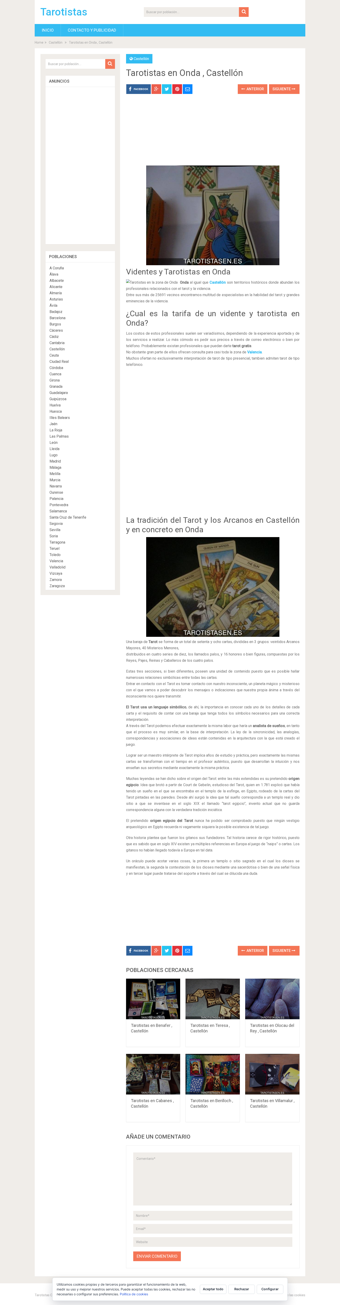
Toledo (55, 555)
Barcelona (57, 318)
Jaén (53, 424)
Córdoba (56, 368)
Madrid (55, 461)
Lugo (53, 455)
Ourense (56, 492)
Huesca (55, 411)
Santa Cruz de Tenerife (67, 517)
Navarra (55, 486)
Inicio (48, 30)
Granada (55, 386)
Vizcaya (55, 573)
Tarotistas (63, 12)
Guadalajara (58, 393)
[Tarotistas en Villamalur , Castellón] (272, 1074)
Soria (53, 536)
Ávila (53, 305)
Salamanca (58, 511)
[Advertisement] (213, 133)
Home (39, 42)
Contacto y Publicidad (92, 30)
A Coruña (56, 268)
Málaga (55, 467)
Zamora (55, 579)
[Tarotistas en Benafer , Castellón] (153, 999)
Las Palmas (59, 436)
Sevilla (54, 530)
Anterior (255, 89)
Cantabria (57, 343)
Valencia (254, 352)
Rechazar (241, 1289)
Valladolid (57, 567)
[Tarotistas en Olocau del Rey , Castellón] (272, 999)
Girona (54, 380)
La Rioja (55, 430)
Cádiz (54, 336)
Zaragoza (57, 586)
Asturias (56, 299)
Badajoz (55, 312)
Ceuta (54, 355)
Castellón (55, 42)
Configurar (270, 1289)
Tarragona (57, 542)
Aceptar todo (213, 1289)
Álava (53, 274)
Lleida (54, 449)
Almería (55, 293)
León (53, 442)
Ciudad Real (59, 361)
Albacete (56, 280)
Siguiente (282, 89)
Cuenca (55, 374)
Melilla (54, 474)
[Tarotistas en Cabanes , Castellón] (153, 1074)
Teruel (54, 548)
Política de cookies (134, 1294)
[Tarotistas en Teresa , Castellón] (212, 999)
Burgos (55, 324)
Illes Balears (59, 417)
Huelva (55, 405)
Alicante (55, 287)
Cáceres (56, 330)
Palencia (56, 498)
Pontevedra (58, 505)
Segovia (56, 523)
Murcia (54, 480)
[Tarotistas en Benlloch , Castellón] (212, 1074)
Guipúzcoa (57, 399)
